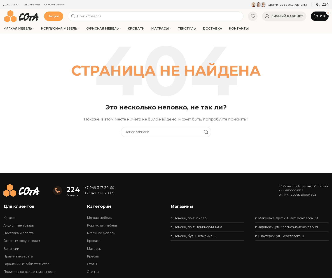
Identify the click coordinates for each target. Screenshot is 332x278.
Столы (92, 264)
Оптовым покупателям (21, 241)
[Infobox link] (279, 4)
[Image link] (21, 190)
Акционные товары (18, 225)
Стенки (93, 272)
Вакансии (11, 249)
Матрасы (94, 249)
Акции (54, 16)
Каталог (9, 218)
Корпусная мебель (102, 225)
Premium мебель (101, 233)
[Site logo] (21, 16)
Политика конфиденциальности (29, 272)
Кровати (94, 241)
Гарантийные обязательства (26, 264)
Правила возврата (18, 256)
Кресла (93, 256)
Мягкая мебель (99, 218)
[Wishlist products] (253, 16)
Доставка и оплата (18, 233)
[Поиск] (206, 132)
